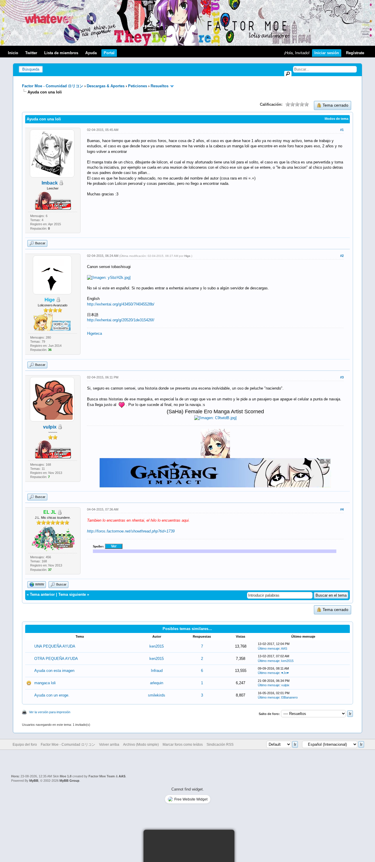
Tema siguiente (72, 594)
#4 (342, 509)
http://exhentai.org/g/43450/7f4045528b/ (120, 304)
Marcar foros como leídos (183, 744)
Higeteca (94, 333)
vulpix (50, 426)
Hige (187, 255)
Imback (50, 182)
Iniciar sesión (326, 53)
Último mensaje (268, 648)
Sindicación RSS (220, 744)
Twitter (31, 53)
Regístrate (355, 53)
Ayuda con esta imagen (54, 670)
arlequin (156, 683)
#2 (342, 255)
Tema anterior (42, 594)
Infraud (157, 670)
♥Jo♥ (285, 673)
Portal (109, 53)
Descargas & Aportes (106, 86)
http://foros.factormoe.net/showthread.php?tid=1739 (131, 531)
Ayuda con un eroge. (51, 695)
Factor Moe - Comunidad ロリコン (52, 86)
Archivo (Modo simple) (141, 744)
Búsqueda (30, 69)
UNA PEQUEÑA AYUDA (54, 646)
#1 (342, 130)
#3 (342, 377)
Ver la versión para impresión (49, 712)
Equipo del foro (25, 744)
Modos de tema (336, 118)
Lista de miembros (61, 53)
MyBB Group (69, 780)
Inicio (13, 53)
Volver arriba (109, 744)
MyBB (33, 780)
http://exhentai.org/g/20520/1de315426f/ (120, 320)
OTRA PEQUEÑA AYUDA (56, 658)
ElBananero (289, 697)
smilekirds (156, 695)
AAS (284, 648)
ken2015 (156, 646)
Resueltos (159, 86)
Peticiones (137, 86)
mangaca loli (45, 683)
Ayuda (91, 53)
